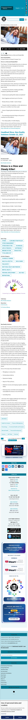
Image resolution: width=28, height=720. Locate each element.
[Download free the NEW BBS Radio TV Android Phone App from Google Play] (14, 530)
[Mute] (21, 49)
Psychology (4, 426)
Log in (22, 8)
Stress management (8, 243)
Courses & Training (7, 258)
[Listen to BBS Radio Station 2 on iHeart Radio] (14, 570)
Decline (7, 717)
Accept (20, 717)
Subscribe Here (14, 618)
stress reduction (7, 245)
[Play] (3, 49)
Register (18, 8)
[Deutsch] (26, 6)
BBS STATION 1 (14, 502)
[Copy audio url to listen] (4, 53)
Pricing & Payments (5, 667)
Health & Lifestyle (7, 261)
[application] (14, 48)
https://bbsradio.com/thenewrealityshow (10, 128)
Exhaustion (17, 250)
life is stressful (7, 248)
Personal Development (9, 272)
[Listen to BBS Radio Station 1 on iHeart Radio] (14, 561)
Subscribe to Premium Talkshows (7, 8)
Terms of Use (3, 684)
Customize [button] (3, 713)
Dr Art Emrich (4, 304)
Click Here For (14, 488)
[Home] (4, 19)
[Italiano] (26, 7)
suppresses (18, 248)
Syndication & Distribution (6, 673)
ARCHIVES (4, 418)
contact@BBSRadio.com (12, 643)
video (16, 484)
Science (3, 434)
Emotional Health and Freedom (11, 267)
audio (16, 479)
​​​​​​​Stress (4, 240)
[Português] (26, 9)
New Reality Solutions (6, 162)
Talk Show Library (4, 669)
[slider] (24, 48)
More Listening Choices (14, 490)
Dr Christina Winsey (5, 307)
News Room (3, 675)
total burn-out (6, 253)
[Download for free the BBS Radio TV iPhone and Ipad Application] (14, 536)
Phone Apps (3, 677)
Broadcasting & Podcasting (6, 665)
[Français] (26, 4)
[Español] (26, 12)
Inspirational (6, 275)
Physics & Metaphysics (17, 423)
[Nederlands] (26, 2)
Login (9, 438)
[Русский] (26, 11)
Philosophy (5, 264)
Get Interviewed (4, 671)
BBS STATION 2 (14, 508)
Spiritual (16, 434)
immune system (6, 250)
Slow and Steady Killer (16, 240)
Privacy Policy (4, 682)
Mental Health (6, 269)
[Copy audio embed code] (2, 53)
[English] (26, 0)
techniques (19, 245)
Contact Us (3, 680)
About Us (3, 678)
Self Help (21, 272)
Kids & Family (19, 261)
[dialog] (14, 710)
